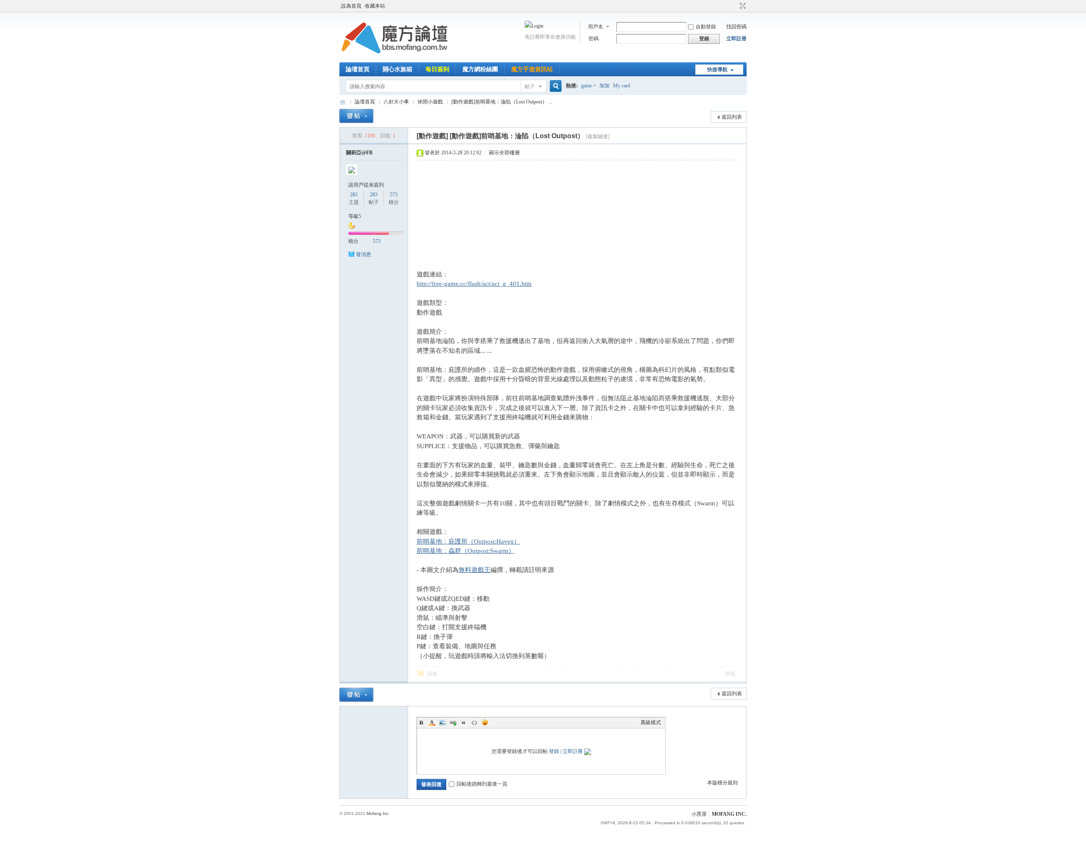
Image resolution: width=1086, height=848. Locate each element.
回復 (432, 674)
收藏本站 (375, 6)
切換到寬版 (742, 6)
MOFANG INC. (729, 814)
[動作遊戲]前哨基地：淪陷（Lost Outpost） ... (501, 102)
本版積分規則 (722, 783)
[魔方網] (394, 57)
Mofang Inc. (378, 813)
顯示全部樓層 (504, 153)
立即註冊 (736, 39)
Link (453, 722)
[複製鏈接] (598, 136)
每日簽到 (437, 69)
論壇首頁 (357, 69)
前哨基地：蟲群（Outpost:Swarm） (466, 550)
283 (354, 195)
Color (432, 722)
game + (588, 86)
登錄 (554, 751)
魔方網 (342, 102)
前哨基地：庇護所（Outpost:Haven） (468, 541)
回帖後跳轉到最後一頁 (481, 784)
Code (474, 722)
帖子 (530, 86)
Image (442, 722)
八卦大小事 (396, 102)
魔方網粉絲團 (480, 69)
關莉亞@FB (359, 153)
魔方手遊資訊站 (532, 69)
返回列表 (732, 117)
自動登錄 (706, 27)
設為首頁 (351, 6)
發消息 (363, 254)
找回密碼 (736, 27)
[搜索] (554, 86)
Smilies (485, 722)
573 (393, 195)
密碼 (593, 39)
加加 (604, 86)
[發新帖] (356, 116)
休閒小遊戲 (430, 102)
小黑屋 (699, 814)
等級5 (354, 216)
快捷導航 (717, 70)
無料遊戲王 (474, 569)
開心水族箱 (397, 69)
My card (621, 86)
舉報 (730, 674)
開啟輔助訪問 (735, 6)
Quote (463, 722)
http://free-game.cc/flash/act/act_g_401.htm (474, 283)
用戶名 (595, 27)
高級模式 (651, 722)
